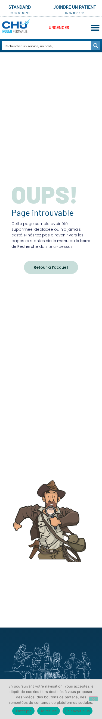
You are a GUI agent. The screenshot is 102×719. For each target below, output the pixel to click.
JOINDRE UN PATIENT (74, 7)
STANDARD (19, 7)
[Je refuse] (93, 698)
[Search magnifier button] (95, 45)
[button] (95, 28)
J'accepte (23, 711)
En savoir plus (77, 711)
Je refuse (48, 711)
